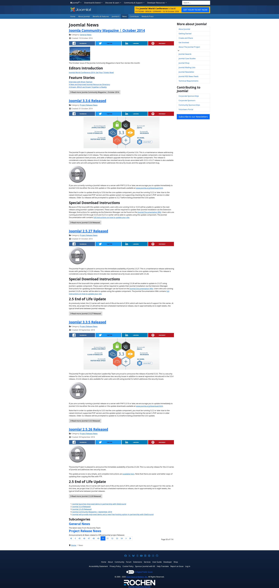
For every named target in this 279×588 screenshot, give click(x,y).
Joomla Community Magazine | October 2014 (107, 30)
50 (103, 538)
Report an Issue (176, 566)
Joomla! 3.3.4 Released (81, 506)
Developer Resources (156, 3)
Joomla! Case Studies (187, 58)
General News (85, 34)
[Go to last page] (130, 538)
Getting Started (185, 33)
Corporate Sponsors (187, 100)
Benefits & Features (101, 16)
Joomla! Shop (184, 63)
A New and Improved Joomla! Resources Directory (89, 84)
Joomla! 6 (115, 16)
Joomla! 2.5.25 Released (82, 509)
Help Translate (163, 566)
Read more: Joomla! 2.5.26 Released (86, 496)
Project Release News (89, 105)
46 (84, 538)
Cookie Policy (127, 566)
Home (72, 16)
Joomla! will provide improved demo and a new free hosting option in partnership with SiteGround (113, 514)
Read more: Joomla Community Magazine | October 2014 (95, 92)
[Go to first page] (71, 538)
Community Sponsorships (189, 105)
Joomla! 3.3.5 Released (87, 322)
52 (112, 538)
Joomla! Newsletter (186, 72)
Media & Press (148, 16)
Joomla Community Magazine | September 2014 (92, 512)
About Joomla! (84, 16)
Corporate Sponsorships (189, 96)
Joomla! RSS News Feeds (188, 76)
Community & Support (133, 3)
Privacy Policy (115, 566)
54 (122, 538)
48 (94, 538)
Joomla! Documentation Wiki (149, 212)
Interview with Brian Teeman (80, 82)
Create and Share (186, 38)
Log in (187, 566)
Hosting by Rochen (139, 586)
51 (108, 538)
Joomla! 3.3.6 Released (87, 100)
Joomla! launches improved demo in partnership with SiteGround (99, 504)
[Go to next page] (126, 538)
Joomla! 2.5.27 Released (88, 231)
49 (98, 538)
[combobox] (196, 3)
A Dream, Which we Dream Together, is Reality (88, 87)
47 (89, 538)
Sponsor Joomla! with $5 (145, 566)
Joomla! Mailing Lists (187, 67)
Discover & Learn (112, 3)
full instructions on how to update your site (111, 217)
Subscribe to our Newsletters (193, 116)
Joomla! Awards (185, 54)
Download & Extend (92, 3)
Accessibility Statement (98, 566)
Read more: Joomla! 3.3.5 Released (85, 421)
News (124, 16)
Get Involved (184, 42)
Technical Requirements (188, 81)
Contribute (134, 16)
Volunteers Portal (186, 109)
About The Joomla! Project (189, 47)
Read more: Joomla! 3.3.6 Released (85, 222)
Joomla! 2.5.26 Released (88, 429)
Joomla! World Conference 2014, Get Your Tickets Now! (91, 72)
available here (128, 474)
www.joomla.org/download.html (149, 188)
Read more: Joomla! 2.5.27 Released (86, 313)
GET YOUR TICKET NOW (195, 9)
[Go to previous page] (75, 538)
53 (117, 538)
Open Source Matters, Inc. (137, 577)
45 (80, 538)
